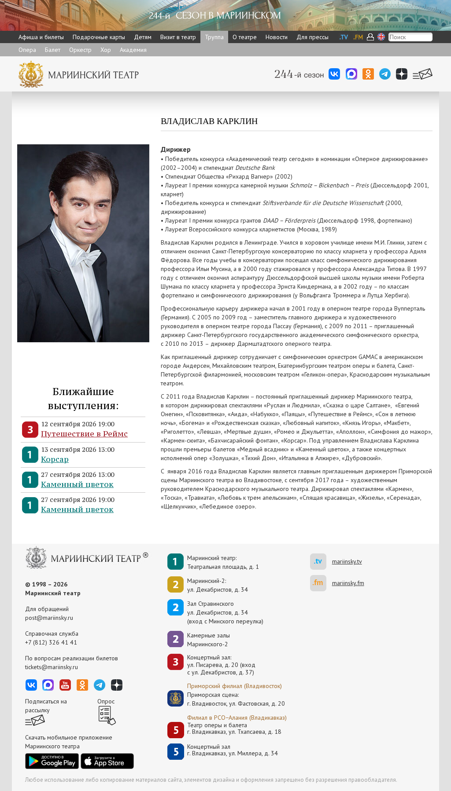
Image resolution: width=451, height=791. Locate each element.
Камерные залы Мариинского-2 (208, 639)
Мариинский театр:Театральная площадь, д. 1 (223, 562)
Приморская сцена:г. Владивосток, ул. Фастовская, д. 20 (226, 699)
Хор (105, 50)
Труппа (214, 37)
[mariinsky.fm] (321, 583)
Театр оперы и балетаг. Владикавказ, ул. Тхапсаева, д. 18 (234, 729)
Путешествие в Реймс (84, 433)
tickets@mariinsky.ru (51, 667)
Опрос (106, 701)
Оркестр (80, 50)
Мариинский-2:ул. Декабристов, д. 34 (217, 585)
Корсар (55, 459)
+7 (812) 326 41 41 (51, 642)
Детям (143, 37)
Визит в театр (178, 37)
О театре (245, 37)
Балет (52, 50)
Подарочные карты (99, 37)
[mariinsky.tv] (321, 561)
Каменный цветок (77, 484)
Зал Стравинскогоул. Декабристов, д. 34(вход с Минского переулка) (225, 612)
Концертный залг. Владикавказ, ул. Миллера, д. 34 (232, 750)
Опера (27, 50)
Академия (133, 50)
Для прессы (312, 37)
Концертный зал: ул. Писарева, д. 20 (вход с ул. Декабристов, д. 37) (221, 665)
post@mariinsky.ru (49, 618)
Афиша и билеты (41, 37)
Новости (277, 37)
